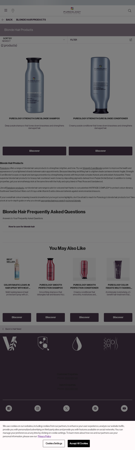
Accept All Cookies (79, 443)
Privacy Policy (44, 436)
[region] (67, 435)
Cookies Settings (54, 443)
